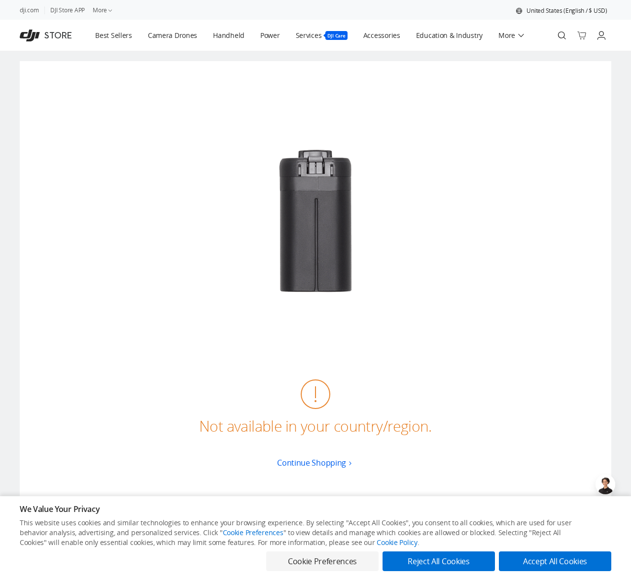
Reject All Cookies (438, 561)
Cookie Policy (397, 542)
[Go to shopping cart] (582, 35)
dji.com (29, 10)
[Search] (562, 35)
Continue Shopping (311, 462)
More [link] (100, 10)
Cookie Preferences (253, 532)
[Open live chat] (605, 484)
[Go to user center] (601, 35)
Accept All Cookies (555, 561)
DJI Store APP (67, 10)
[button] (561, 11)
